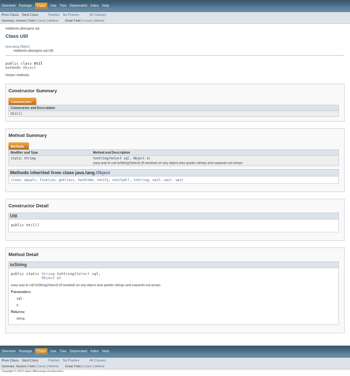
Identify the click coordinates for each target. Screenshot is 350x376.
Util (14, 114)
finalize (47, 180)
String (30, 158)
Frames (54, 15)
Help (105, 5)
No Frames (71, 15)
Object (29, 67)
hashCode (85, 180)
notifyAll (121, 180)
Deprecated (78, 5)
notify (103, 180)
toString (100, 158)
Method (53, 20)
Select (116, 158)
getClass (66, 180)
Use (53, 5)
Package (25, 5)
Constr (41, 20)
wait (156, 180)
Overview (9, 5)
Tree (63, 5)
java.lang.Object (17, 46)
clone (16, 180)
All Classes (97, 15)
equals (30, 180)
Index (95, 5)
